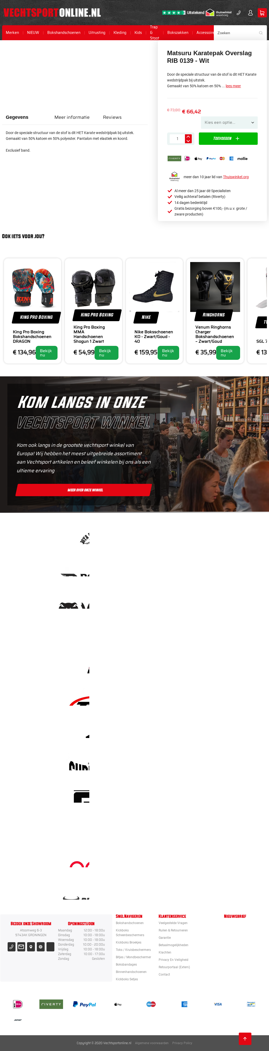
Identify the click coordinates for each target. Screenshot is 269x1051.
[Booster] (156, 567)
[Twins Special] (156, 697)
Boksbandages (126, 964)
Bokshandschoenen (63, 32)
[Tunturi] (156, 826)
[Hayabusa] (156, 632)
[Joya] (156, 535)
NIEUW (33, 32)
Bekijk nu (46, 352)
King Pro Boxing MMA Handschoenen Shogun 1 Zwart (89, 334)
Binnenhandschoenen (131, 972)
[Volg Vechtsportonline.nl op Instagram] (40, 947)
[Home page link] (52, 12)
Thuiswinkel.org (236, 177)
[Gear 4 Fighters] (156, 794)
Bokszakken (177, 32)
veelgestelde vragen (173, 923)
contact (164, 974)
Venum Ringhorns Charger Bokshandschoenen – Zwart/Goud (214, 334)
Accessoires (206, 32)
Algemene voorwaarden (152, 1043)
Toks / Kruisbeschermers (133, 950)
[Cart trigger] (262, 12)
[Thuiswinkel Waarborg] (218, 13)
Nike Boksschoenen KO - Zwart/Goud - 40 (153, 337)
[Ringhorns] (156, 891)
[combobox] (240, 32)
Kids (138, 32)
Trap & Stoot (154, 32)
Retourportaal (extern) (174, 967)
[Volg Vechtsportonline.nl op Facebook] (50, 947)
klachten (165, 952)
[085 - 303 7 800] (11, 947)
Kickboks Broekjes (128, 942)
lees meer (233, 86)
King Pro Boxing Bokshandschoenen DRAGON (32, 337)
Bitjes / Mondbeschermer (133, 957)
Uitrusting (97, 32)
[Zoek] (262, 32)
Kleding (119, 32)
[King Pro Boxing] (156, 664)
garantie (165, 938)
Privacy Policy (182, 1043)
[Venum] (156, 600)
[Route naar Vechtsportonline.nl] (31, 947)
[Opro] (156, 858)
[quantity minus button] (188, 141)
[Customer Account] (250, 12)
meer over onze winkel (85, 490)
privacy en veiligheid (173, 960)
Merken (12, 32)
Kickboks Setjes (127, 979)
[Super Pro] (156, 761)
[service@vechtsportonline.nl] (21, 947)
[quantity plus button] (188, 136)
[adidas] (156, 729)
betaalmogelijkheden (173, 945)
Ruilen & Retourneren (173, 930)
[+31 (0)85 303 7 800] (238, 12)
